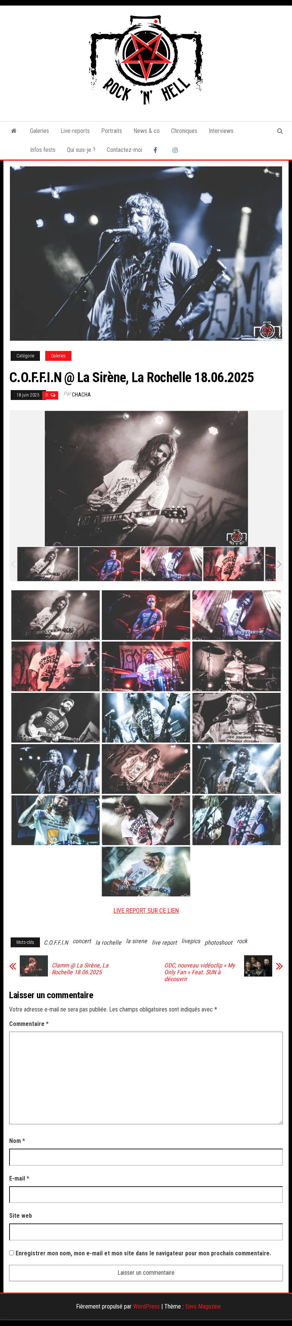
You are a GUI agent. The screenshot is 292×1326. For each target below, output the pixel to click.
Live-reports (75, 130)
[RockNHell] (13, 131)
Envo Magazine (203, 1306)
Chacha (81, 395)
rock (242, 941)
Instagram (176, 150)
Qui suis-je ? (81, 149)
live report (164, 942)
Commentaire (29, 1023)
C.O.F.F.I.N (56, 942)
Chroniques (184, 130)
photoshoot (218, 942)
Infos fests (43, 149)
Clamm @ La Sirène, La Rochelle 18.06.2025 (80, 969)
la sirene (136, 941)
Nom (17, 1140)
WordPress (146, 1306)
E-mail (19, 1178)
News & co (146, 130)
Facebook (157, 150)
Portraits (111, 130)
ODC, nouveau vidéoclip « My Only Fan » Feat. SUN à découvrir (199, 972)
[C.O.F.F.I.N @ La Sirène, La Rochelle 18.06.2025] (47, 564)
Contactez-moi (124, 149)
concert (82, 941)
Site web (20, 1215)
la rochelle (108, 942)
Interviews (221, 130)
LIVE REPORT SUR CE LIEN (146, 910)
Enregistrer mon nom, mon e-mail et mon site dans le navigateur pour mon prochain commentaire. (143, 1253)
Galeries (39, 130)
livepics (190, 941)
